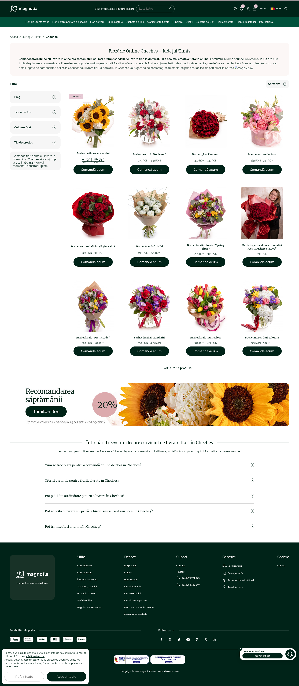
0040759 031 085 (191, 577)
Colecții (128, 572)
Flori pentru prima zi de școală (69, 22)
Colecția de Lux (204, 22)
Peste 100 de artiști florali (241, 580)
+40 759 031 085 (262, 656)
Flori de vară (97, 22)
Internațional (266, 22)
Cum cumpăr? (84, 572)
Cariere (281, 565)
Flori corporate (225, 22)
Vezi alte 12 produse (178, 368)
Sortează (274, 84)
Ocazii (189, 22)
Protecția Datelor (86, 593)
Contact (180, 565)
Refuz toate (24, 677)
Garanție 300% (235, 573)
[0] (241, 9)
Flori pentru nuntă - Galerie (139, 607)
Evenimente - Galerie (135, 614)
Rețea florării (131, 579)
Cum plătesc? (84, 565)
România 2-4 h (235, 587)
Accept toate (66, 677)
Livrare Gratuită (132, 593)
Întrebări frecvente (87, 579)
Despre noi (130, 565)
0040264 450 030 (191, 584)
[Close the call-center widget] (240, 649)
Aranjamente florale (158, 22)
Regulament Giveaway (89, 607)
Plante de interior (246, 22)
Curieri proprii (235, 566)
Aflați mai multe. (35, 656)
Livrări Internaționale (135, 600)
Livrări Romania (132, 586)
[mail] (244, 68)
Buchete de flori (135, 22)
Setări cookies (84, 600)
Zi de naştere (115, 22)
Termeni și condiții (87, 586)
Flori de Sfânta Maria (37, 22)
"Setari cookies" (51, 663)
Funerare (177, 22)
